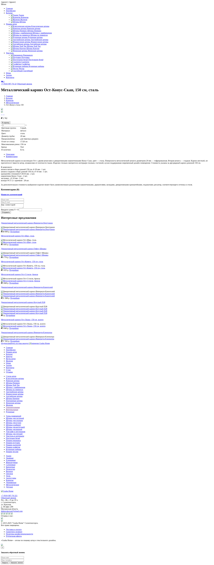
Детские (9, 487)
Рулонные (10, 412)
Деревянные (11, 482)
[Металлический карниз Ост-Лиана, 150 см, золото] (23, 326)
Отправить (6, 212)
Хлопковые (11, 460)
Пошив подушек (13, 443)
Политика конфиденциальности (19, 534)
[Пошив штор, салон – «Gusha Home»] (7, 491)
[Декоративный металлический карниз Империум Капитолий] (28, 294)
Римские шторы (12, 381)
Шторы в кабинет (13, 425)
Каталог (9, 13)
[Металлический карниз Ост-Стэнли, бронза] (20, 281)
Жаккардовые (12, 462)
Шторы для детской (14, 434)
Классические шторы (15, 378)
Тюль (8, 476)
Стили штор (11, 376)
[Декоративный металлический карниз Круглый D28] (24, 309)
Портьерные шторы (14, 401)
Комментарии (12, 156)
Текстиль (10, 53)
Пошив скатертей (13, 445)
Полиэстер (10, 469)
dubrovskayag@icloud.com (12, 511)
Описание (10, 154)
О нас (8, 370)
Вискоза (9, 471)
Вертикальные (12, 410)
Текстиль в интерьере (15, 436)
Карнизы (9, 100)
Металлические (12, 103)
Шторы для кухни (13, 423)
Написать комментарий (11, 195)
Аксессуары (11, 478)
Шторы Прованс (13, 383)
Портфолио (11, 11)
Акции (9, 75)
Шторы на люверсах (14, 390)
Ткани (8, 456)
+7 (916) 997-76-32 (8, 84)
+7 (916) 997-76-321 (9, 496)
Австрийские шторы (14, 392)
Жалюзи (9, 361)
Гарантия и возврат (14, 532)
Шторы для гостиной (15, 418)
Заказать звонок (17, 563)
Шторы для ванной (14, 429)
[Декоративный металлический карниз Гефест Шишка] (24, 255)
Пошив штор (11, 24)
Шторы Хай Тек (13, 385)
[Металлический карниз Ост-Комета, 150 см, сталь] (23, 268)
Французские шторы (14, 394)
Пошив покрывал (13, 440)
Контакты (10, 77)
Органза (9, 474)
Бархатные (10, 467)
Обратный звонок (24, 84)
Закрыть (5, 563)
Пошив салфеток (13, 447)
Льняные (9, 458)
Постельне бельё (13, 438)
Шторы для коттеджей (15, 427)
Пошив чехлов (12, 452)
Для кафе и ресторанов (15, 432)
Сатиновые (10, 465)
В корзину (5, 123)
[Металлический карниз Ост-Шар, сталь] (18, 242)
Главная (9, 8)
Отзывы (9, 372)
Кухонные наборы (13, 449)
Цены (8, 73)
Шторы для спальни (14, 420)
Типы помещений (13, 416)
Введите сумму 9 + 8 (9, 210)
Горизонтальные (13, 407)
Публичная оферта (14, 536)
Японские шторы (13, 403)
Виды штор (11, 359)
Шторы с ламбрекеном (15, 387)
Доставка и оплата (14, 529)
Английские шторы (14, 396)
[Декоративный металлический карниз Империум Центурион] (28, 229)
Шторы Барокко (12, 398)
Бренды (9, 356)
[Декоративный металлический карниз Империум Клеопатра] (27, 339)
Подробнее (15, 232)
